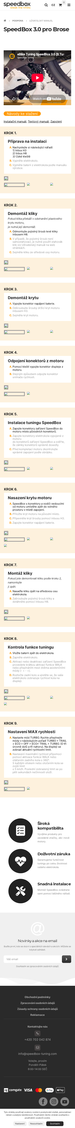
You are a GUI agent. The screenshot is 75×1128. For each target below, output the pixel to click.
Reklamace (37, 1015)
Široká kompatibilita (50, 826)
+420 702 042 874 (37, 1039)
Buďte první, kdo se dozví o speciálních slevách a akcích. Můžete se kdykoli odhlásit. (37, 948)
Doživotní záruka (54, 853)
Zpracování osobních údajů (37, 1003)
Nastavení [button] (20, 1123)
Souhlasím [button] (55, 1123)
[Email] (37, 1048)
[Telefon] (37, 1033)
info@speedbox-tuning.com (37, 1053)
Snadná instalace (54, 883)
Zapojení (56, 121)
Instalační (15, 121)
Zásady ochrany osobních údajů (37, 1009)
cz (54, 6)
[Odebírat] (66, 959)
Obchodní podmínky (37, 997)
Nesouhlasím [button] (36, 1123)
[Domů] (17, 5)
